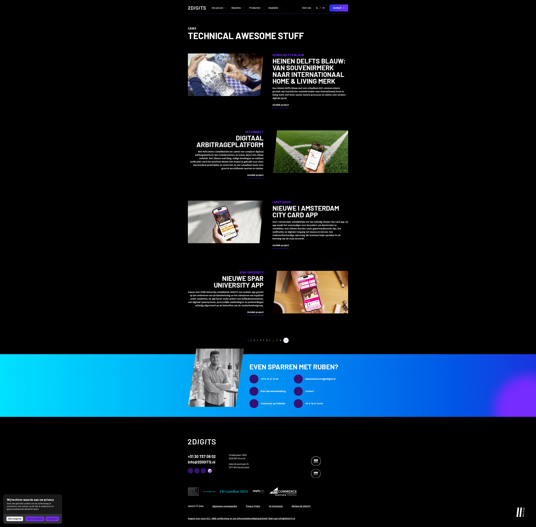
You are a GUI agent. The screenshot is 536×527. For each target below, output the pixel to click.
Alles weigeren (14, 519)
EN (323, 8)
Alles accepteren (35, 519)
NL (317, 8)
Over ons (306, 8)
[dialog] (32, 509)
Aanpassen (52, 519)
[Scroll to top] (520, 511)
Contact (337, 8)
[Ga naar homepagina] (197, 8)
